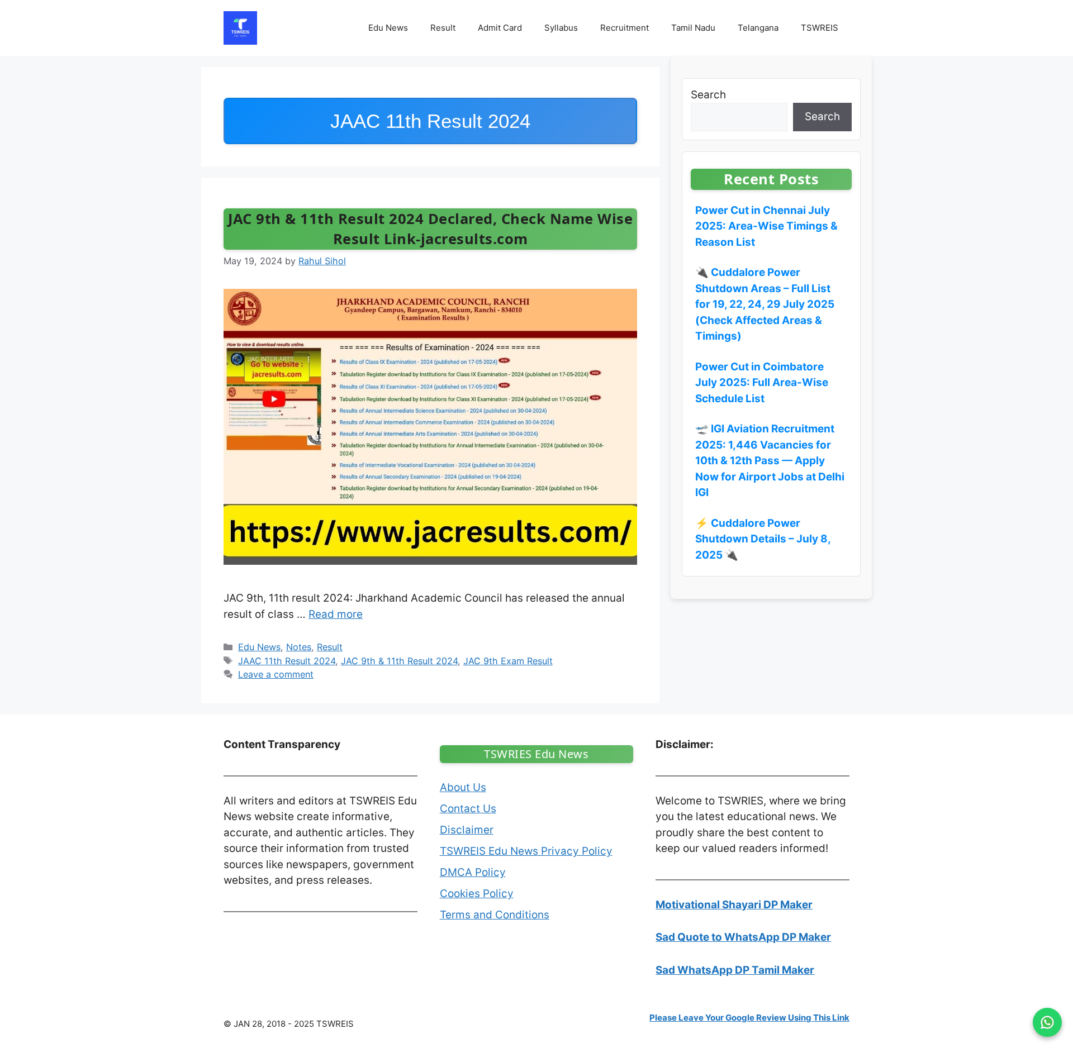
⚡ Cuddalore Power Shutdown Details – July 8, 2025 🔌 (762, 539)
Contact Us (468, 808)
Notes (298, 646)
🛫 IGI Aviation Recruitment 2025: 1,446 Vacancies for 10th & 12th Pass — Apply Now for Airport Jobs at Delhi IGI (769, 460)
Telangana (758, 27)
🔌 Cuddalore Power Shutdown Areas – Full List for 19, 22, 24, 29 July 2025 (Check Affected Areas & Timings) (764, 304)
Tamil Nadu (693, 27)
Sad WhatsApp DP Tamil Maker (735, 970)
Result (442, 27)
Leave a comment (276, 674)
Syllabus (561, 27)
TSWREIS (819, 27)
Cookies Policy (477, 893)
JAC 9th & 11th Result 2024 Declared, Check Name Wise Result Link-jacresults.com (430, 229)
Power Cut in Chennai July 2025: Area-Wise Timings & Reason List (766, 226)
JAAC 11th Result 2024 (286, 660)
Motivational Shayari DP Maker (734, 904)
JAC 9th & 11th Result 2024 (399, 660)
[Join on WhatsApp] (1047, 1022)
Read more (335, 614)
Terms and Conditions (494, 914)
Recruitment (624, 27)
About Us (463, 787)
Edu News (388, 27)
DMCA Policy (473, 872)
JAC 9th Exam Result (508, 660)
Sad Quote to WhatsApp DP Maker (743, 937)
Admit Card (500, 27)
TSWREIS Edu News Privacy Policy (526, 851)
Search (708, 94)
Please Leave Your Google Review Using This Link (749, 1017)
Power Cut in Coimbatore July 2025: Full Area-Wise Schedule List (761, 382)
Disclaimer (466, 829)
